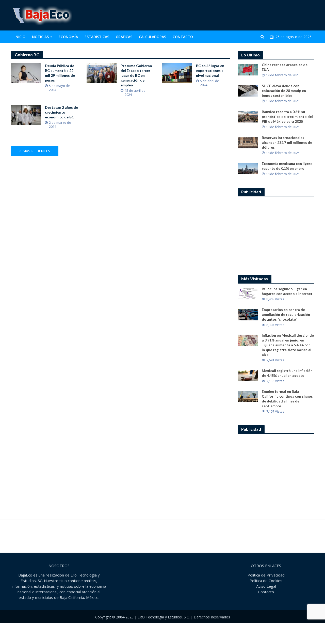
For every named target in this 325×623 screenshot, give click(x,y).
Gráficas (124, 36)
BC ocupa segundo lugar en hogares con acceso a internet (287, 291)
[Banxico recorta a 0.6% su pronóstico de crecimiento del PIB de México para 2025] (248, 116)
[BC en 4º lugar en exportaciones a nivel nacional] (177, 73)
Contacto (183, 36)
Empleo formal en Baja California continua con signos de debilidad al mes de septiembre (287, 398)
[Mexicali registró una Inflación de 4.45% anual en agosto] (248, 375)
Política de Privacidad (266, 575)
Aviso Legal (266, 586)
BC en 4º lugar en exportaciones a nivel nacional (210, 70)
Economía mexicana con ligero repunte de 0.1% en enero (287, 165)
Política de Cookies (266, 580)
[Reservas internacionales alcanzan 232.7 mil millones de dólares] (248, 142)
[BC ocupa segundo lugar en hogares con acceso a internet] (248, 293)
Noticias (40, 36)
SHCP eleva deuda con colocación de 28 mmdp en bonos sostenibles (284, 91)
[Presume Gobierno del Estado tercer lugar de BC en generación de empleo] (102, 73)
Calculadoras (152, 36)
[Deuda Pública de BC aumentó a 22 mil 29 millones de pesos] (26, 73)
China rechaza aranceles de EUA (284, 67)
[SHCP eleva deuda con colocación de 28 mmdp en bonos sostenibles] (248, 90)
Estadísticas (97, 36)
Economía (68, 36)
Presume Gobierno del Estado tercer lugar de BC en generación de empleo (136, 75)
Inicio (19, 36)
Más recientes (36, 150)
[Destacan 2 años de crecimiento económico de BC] (26, 114)
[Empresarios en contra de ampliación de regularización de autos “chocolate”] (248, 314)
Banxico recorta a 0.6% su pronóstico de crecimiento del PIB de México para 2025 (287, 116)
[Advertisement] (221, 15)
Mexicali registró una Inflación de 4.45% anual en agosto (287, 373)
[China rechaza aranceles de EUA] (248, 69)
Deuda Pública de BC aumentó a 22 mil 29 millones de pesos (60, 73)
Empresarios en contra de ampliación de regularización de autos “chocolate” (286, 314)
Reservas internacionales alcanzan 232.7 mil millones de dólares (287, 142)
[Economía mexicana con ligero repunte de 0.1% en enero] (248, 168)
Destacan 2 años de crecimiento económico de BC (61, 112)
